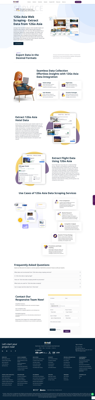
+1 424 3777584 (79, 346)
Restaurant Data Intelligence (38, 381)
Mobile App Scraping (52, 376)
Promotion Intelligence (21, 379)
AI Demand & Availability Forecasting (83, 362)
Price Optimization (67, 358)
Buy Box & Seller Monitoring (7, 383)
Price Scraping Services (68, 367)
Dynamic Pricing (66, 364)
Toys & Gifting (66, 376)
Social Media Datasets (52, 367)
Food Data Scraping (36, 362)
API (79, 378)
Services (29, 2)
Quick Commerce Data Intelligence (39, 378)
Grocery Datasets (51, 364)
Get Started (78, 2)
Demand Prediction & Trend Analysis (22, 361)
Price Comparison (67, 365)
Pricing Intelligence (20, 378)
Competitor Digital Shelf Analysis (8, 381)
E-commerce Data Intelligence (38, 379)
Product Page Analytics (6, 378)
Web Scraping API (5, 362)
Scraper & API (51, 2)
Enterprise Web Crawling (6, 360)
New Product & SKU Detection (84, 364)
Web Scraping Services (6, 358)
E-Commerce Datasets (52, 360)
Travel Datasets (51, 365)
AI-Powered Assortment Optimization (83, 370)
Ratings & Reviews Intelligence (7, 379)
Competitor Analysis (21, 369)
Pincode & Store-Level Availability (85, 366)
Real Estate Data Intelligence (38, 383)
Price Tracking (66, 360)
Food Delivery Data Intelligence (38, 376)
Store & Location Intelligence (22, 381)
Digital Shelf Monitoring (6, 376)
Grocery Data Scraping (37, 364)
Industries (40, 2)
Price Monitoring (67, 362)
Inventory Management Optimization (21, 364)
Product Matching (5, 364)
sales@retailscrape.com (80, 348)
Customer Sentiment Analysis (22, 368)
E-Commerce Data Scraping (38, 360)
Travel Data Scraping (36, 365)
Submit (67, 331)
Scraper (80, 376)
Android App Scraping (52, 378)
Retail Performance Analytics (22, 383)
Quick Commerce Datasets (53, 358)
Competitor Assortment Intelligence (85, 368)
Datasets (45, 2)
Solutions (34, 2)
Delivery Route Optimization (22, 366)
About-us (64, 2)
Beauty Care (66, 378)
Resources (58, 2)
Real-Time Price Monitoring (22, 358)
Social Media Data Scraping (38, 367)
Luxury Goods (66, 379)
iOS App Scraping (51, 379)
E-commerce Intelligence (21, 376)
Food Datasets (50, 362)
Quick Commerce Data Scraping (38, 358)
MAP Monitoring (5, 365)
